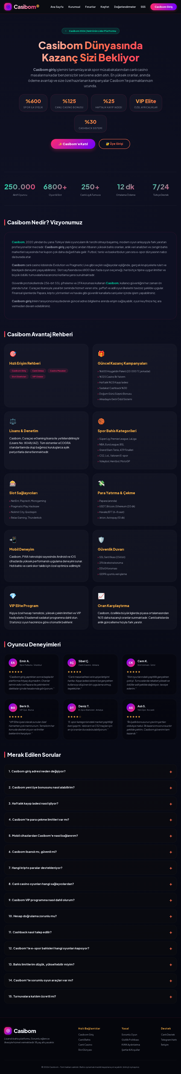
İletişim (165, 1044)
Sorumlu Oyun (129, 1034)
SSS (143, 6)
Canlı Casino (85, 1044)
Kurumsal (74, 6)
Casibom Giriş (164, 6)
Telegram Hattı (169, 1039)
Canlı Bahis (84, 1039)
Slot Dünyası (85, 1049)
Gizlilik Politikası (130, 1039)
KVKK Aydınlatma (131, 1044)
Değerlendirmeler (125, 6)
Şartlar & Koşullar (131, 1049)
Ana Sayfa (57, 6)
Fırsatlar (90, 6)
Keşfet (105, 6)
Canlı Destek (168, 1034)
